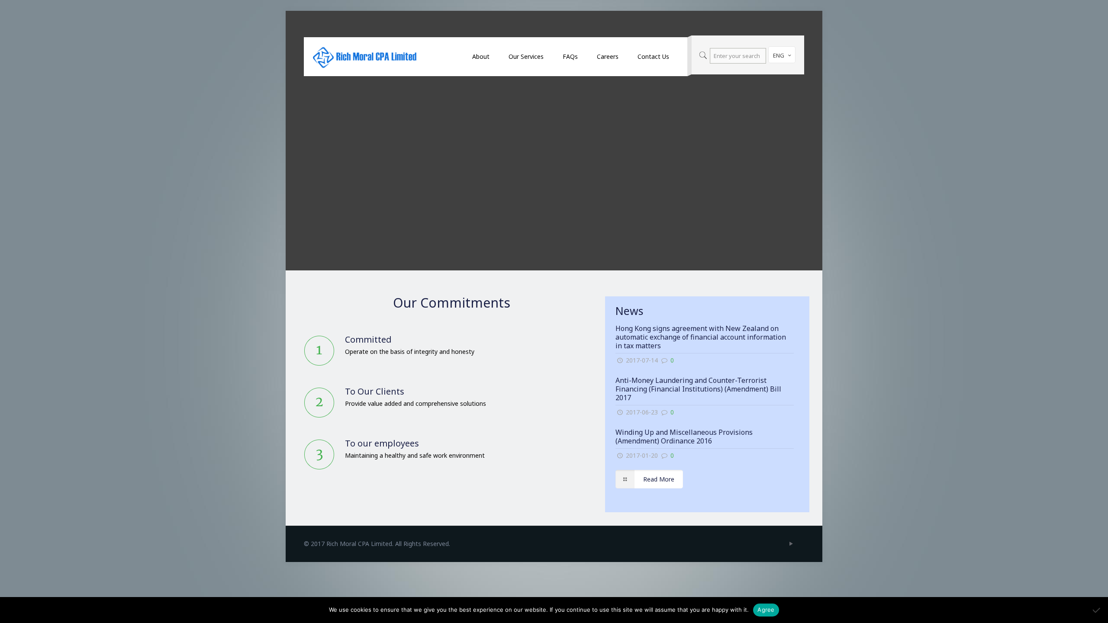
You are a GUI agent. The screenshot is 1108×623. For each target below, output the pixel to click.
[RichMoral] (364, 56)
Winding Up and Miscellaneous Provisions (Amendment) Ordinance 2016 (684, 436)
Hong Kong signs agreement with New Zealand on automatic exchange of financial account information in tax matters (700, 337)
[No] (1097, 610)
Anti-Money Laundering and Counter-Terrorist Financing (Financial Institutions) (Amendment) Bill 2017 (698, 389)
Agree (765, 609)
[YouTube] (791, 543)
